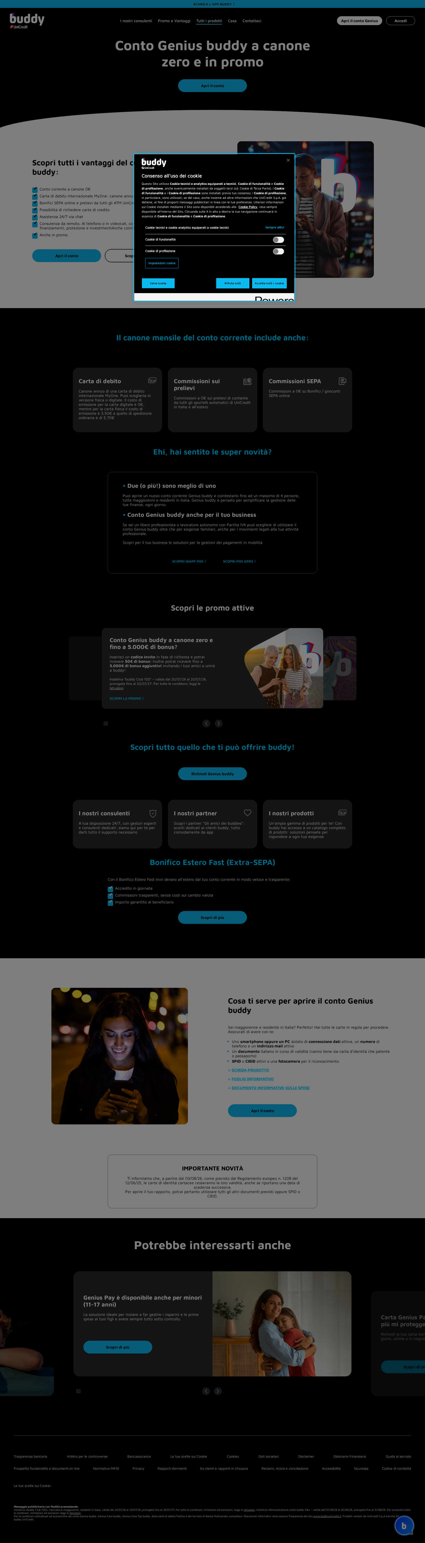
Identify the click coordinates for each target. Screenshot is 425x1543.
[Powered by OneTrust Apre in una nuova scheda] (273, 298)
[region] (214, 227)
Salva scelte (158, 283)
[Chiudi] (288, 160)
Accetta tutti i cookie (269, 283)
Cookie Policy (248, 207)
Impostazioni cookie (162, 263)
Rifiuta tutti (233, 283)
